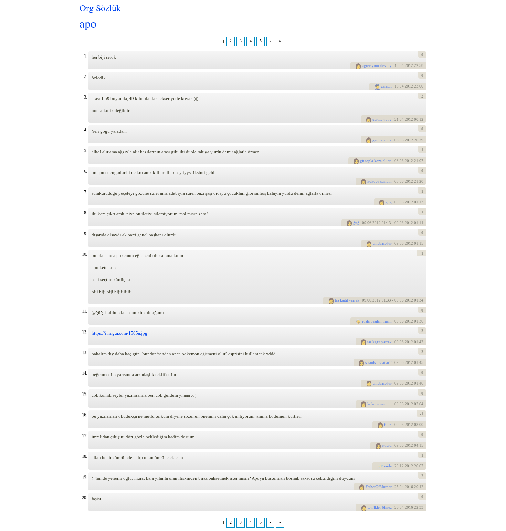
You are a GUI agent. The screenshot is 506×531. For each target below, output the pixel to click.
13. (84, 352)
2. (85, 76)
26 (396, 507)
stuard (387, 445)
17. (84, 435)
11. (84, 311)
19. (84, 476)
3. (85, 97)
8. (85, 212)
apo (88, 23)
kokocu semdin (379, 181)
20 (396, 466)
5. (85, 150)
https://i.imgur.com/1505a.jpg (119, 333)
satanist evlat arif (378, 362)
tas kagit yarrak (347, 300)
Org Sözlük (100, 7)
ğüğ (389, 202)
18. (84, 456)
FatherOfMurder (379, 486)
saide (388, 466)
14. (84, 373)
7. (85, 191)
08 (396, 140)
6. (85, 171)
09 (396, 202)
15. (84, 393)
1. (85, 55)
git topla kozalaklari (376, 161)
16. (84, 414)
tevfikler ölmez (380, 507)
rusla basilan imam (377, 321)
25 (396, 486)
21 (396, 119)
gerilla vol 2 (382, 119)
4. (85, 129)
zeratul (386, 86)
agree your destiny (377, 65)
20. (84, 497)
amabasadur (382, 243)
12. (84, 331)
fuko (388, 424)
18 (396, 65)
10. (84, 254)
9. (85, 233)
